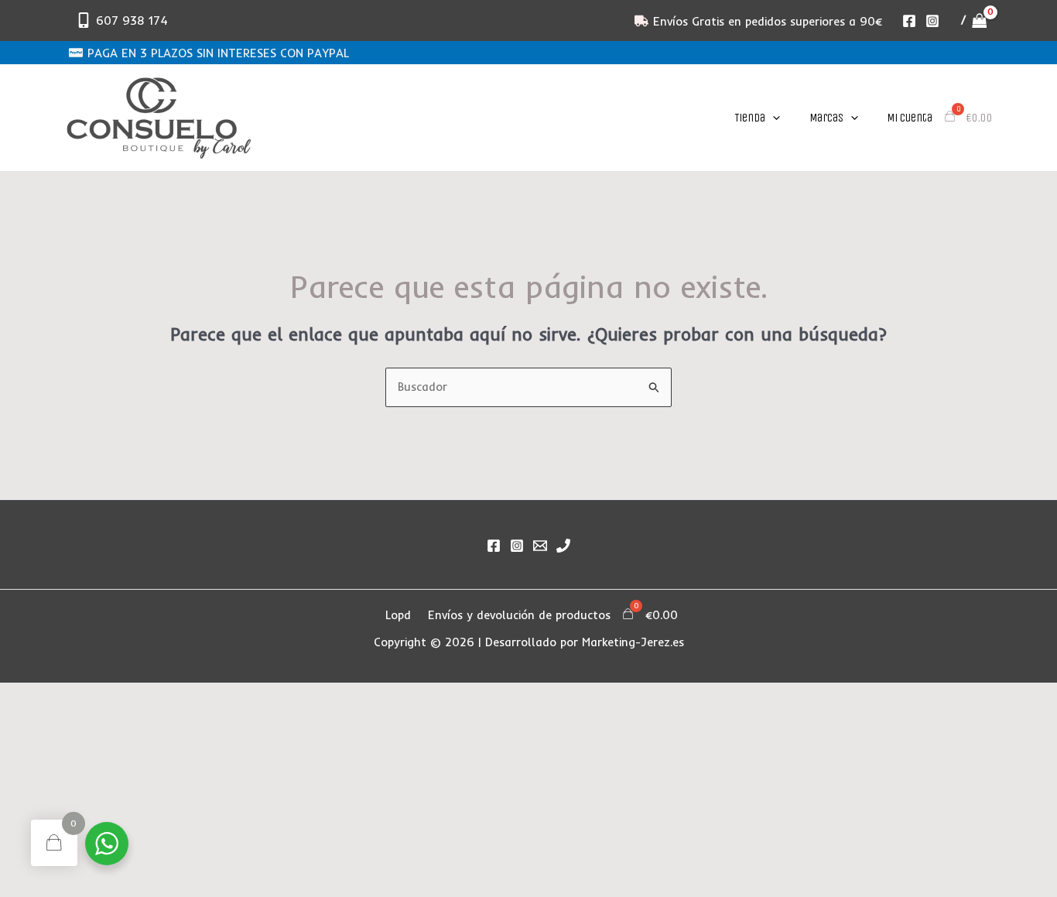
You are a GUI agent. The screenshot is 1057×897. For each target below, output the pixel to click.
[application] (772, 117)
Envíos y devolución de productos (519, 615)
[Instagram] (932, 21)
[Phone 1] (563, 546)
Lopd (398, 615)
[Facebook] (909, 21)
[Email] (540, 546)
